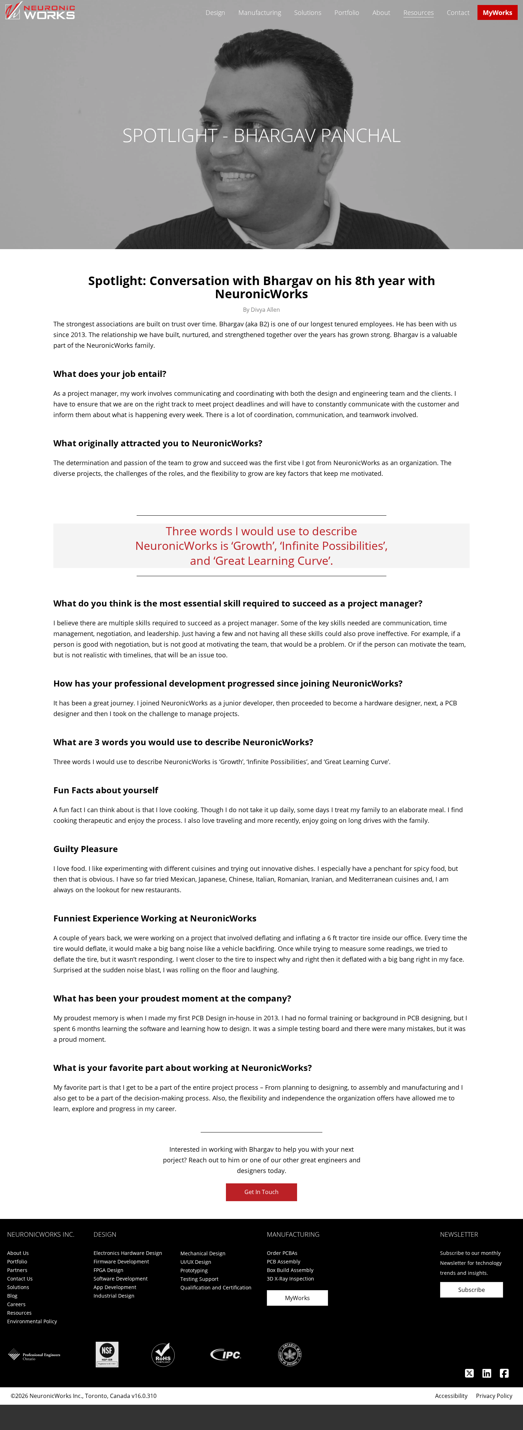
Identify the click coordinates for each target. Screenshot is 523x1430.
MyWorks (497, 12)
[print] (506, 479)
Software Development (121, 1278)
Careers (16, 1304)
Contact (458, 12)
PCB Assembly (283, 1261)
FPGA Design (108, 1270)
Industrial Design (114, 1295)
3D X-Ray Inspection (290, 1278)
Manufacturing (259, 12)
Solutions (307, 12)
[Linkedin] (487, 1375)
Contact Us (20, 1278)
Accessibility (451, 1396)
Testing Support (199, 1279)
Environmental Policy (32, 1321)
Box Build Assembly (290, 1270)
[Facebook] (504, 1375)
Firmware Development (121, 1261)
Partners (17, 1270)
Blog (12, 1295)
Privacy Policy (494, 1396)
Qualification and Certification (216, 1287)
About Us (18, 1253)
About (381, 12)
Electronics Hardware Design (128, 1253)
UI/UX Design (195, 1261)
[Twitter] (470, 1375)
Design (215, 12)
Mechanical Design (203, 1253)
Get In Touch (261, 1192)
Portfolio (346, 12)
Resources (418, 12)
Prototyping (194, 1270)
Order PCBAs (282, 1253)
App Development (115, 1287)
